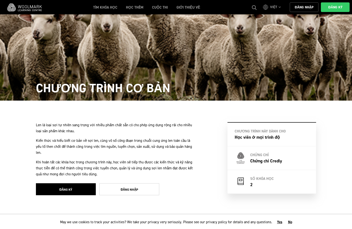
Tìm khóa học (105, 7)
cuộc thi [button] (160, 7)
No (290, 222)
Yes (279, 222)
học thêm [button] (134, 7)
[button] (272, 7)
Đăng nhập (129, 190)
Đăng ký (65, 190)
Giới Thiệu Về (188, 7)
